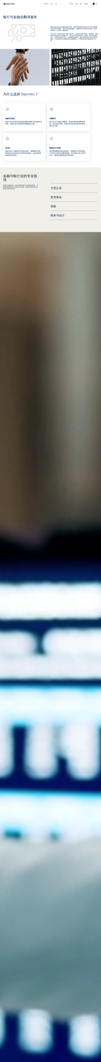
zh (93, 3)
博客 (76, 4)
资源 (81, 4)
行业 (56, 4)
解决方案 (46, 4)
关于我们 (71, 4)
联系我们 (86, 4)
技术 (52, 4)
